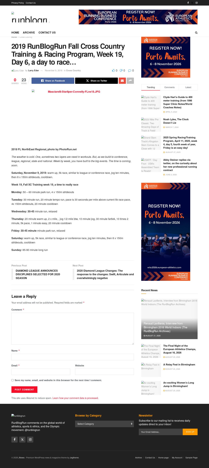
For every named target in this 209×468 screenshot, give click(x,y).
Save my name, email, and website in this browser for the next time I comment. (58, 380)
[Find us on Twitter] (192, 3)
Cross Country (25, 36)
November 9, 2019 (53, 70)
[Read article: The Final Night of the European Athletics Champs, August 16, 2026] (151, 351)
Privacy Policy (17, 2)
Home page (163, 457)
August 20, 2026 (172, 357)
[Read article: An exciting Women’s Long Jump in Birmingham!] (151, 388)
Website (79, 365)
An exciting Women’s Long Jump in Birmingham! (178, 384)
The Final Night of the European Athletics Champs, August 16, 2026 (179, 349)
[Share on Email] (122, 81)
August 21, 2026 (153, 335)
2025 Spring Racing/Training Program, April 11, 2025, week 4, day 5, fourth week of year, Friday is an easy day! (180, 142)
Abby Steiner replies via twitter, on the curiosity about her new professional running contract (180, 165)
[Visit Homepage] (30, 17)
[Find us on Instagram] (197, 3)
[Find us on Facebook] (188, 3)
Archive (29, 32)
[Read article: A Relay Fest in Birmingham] (151, 370)
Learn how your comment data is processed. (76, 398)
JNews (21, 457)
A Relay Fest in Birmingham (179, 364)
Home (15, 32)
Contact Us (31, 2)
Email (15, 365)
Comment (17, 309)
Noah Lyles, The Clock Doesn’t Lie (176, 120)
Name (15, 350)
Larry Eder (33, 70)
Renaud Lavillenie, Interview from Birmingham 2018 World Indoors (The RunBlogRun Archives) (165, 327)
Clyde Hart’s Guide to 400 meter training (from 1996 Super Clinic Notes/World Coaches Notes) (177, 102)
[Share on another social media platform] (130, 81)
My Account (177, 457)
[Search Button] (196, 32)
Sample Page (191, 457)
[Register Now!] (138, 16)
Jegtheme (74, 457)
